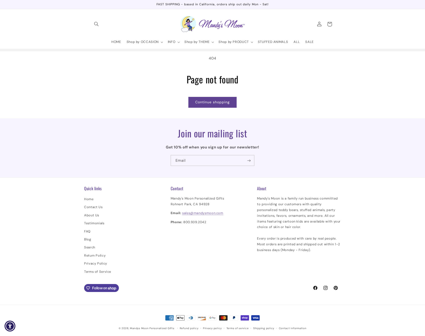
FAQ (87, 231)
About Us (91, 215)
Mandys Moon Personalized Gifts (152, 328)
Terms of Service (97, 271)
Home (89, 199)
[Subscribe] (249, 160)
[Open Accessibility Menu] (9, 326)
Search (89, 247)
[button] (96, 24)
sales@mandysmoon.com (202, 213)
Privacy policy (212, 328)
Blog (87, 239)
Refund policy (189, 328)
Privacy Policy (95, 263)
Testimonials (94, 223)
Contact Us (93, 207)
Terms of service (237, 328)
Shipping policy (263, 328)
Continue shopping (212, 102)
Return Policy (95, 255)
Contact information (293, 328)
